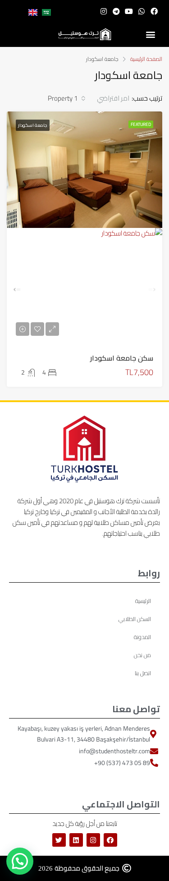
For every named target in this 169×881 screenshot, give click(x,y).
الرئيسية (143, 600)
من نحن (142, 654)
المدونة (142, 636)
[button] (150, 34)
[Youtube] (128, 11)
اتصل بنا (143, 673)
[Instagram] (103, 11)
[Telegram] (116, 11)
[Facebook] (154, 11)
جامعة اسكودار (32, 125)
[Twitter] (59, 840)
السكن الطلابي (135, 618)
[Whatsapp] (141, 11)
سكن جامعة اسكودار (121, 358)
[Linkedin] (76, 840)
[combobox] (104, 98)
